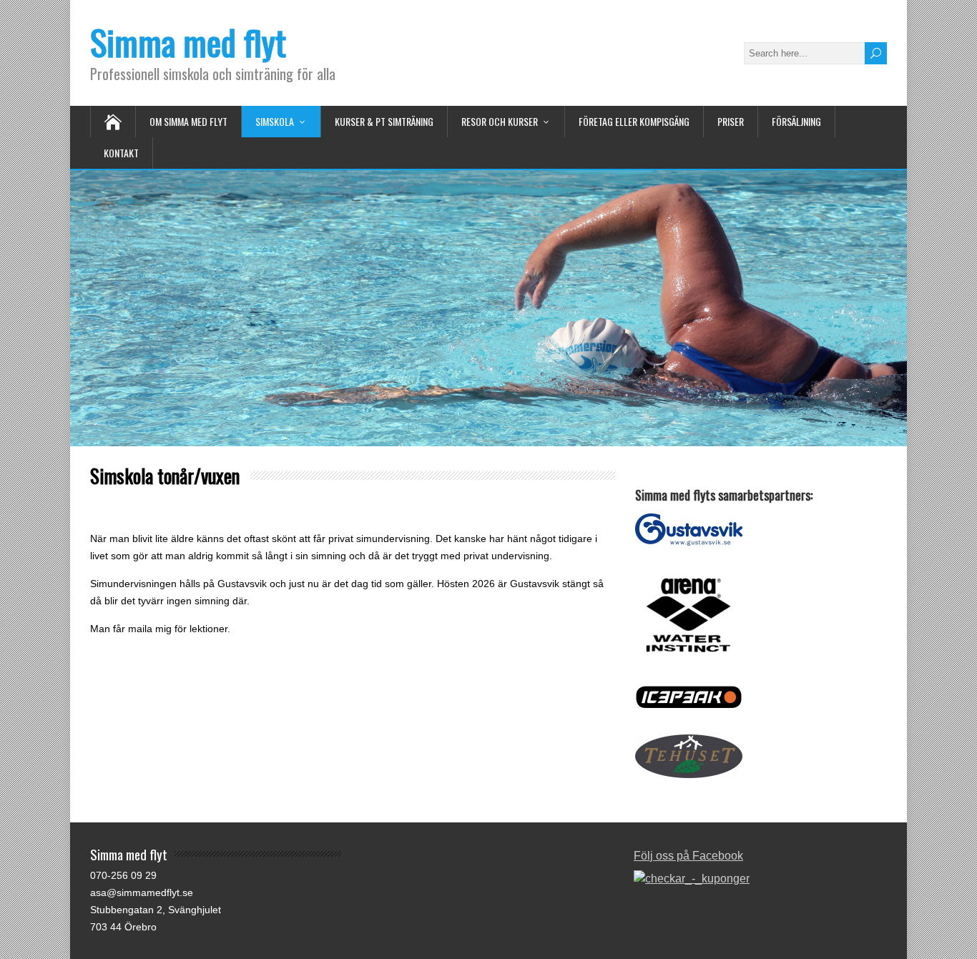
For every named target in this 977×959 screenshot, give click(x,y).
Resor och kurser (499, 121)
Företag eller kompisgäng (634, 121)
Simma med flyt (188, 41)
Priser (730, 121)
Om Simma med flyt (188, 121)
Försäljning (796, 121)
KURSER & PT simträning (384, 121)
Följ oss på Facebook (688, 856)
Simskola (274, 121)
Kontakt (121, 152)
